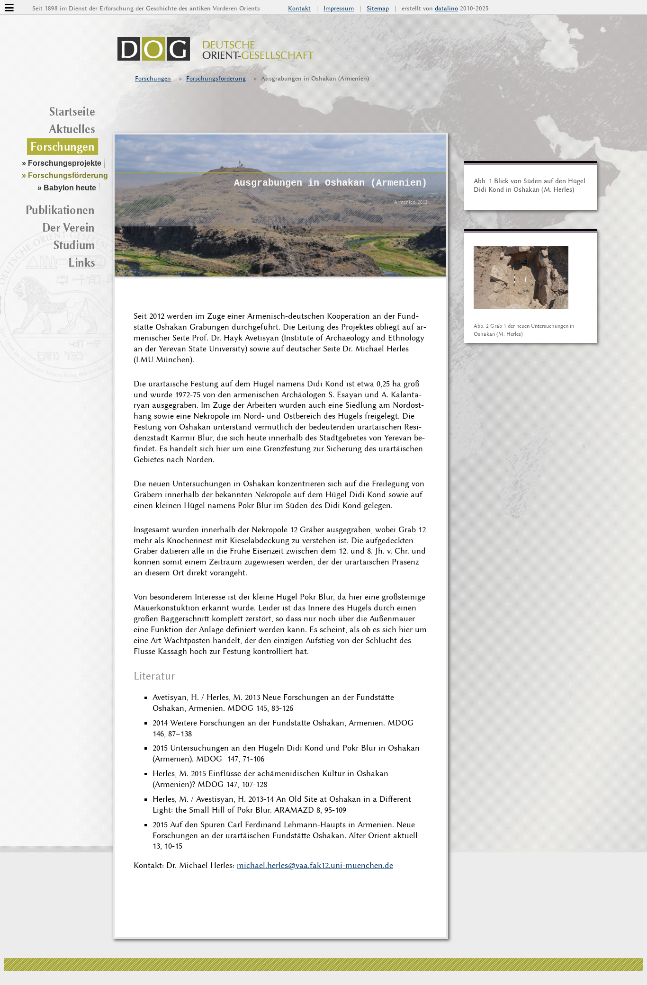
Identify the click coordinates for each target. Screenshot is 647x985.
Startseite (72, 111)
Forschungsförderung (216, 78)
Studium (74, 245)
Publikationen (60, 210)
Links (81, 263)
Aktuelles (72, 129)
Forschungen (153, 78)
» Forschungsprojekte (61, 163)
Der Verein (68, 227)
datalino (446, 8)
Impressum (339, 8)
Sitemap (378, 8)
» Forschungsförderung (65, 175)
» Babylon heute (66, 188)
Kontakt (299, 8)
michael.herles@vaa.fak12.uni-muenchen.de (315, 865)
